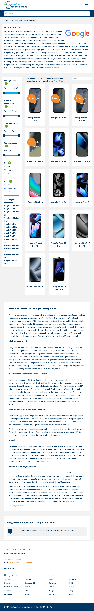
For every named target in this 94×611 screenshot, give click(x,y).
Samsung (52, 583)
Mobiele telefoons (19, 20)
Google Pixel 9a (10, 224)
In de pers (8, 594)
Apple (51, 579)
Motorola (72, 579)
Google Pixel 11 (10, 209)
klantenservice (70, 501)
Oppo (71, 594)
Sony (71, 590)
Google (51, 590)
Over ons (7, 590)
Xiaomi (51, 594)
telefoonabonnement (64, 479)
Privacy (27, 587)
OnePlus (52, 587)
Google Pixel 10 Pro (11, 245)
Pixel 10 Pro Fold (35, 286)
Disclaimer (29, 590)
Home (6, 20)
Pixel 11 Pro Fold (35, 161)
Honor (71, 587)
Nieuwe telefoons (11, 587)
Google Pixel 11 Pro (11, 206)
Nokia (71, 583)
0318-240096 (16, 559)
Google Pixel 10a (10, 227)
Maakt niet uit (12, 171)
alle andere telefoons (51, 68)
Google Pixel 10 (10, 230)
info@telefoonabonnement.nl (20, 562)
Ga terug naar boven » (17, 506)
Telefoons (8, 579)
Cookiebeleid (30, 583)
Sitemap (28, 594)
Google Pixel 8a (10, 233)
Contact (28, 579)
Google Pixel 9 (9, 236)
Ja (9, 166)
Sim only (7, 583)
